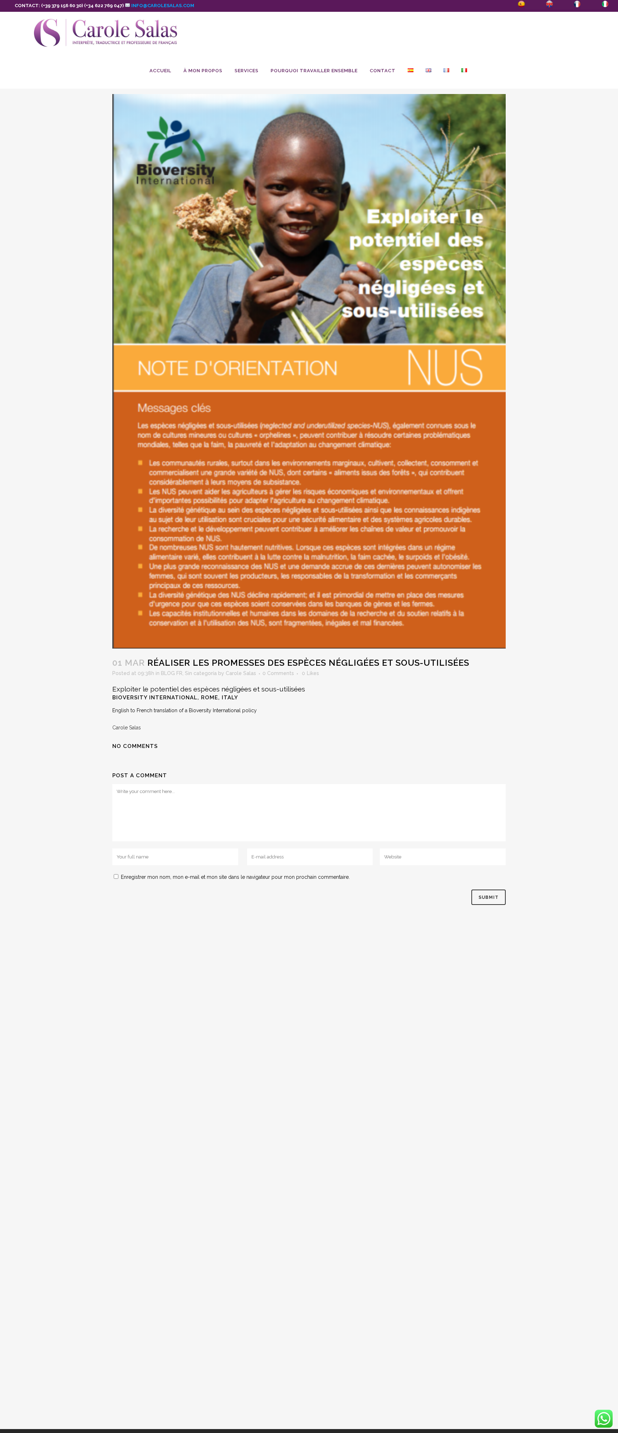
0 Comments (278, 673)
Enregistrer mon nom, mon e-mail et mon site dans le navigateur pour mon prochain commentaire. (235, 877)
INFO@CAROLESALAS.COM (162, 5)
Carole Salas (241, 673)
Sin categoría (201, 673)
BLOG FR (171, 673)
